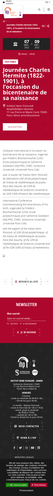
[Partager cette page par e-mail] (43, 26)
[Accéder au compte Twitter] (20, 448)
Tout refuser (39, 485)
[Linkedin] (39, 448)
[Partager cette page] (48, 26)
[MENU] (48, 9)
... (9, 21)
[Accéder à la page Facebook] (14, 448)
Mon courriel (13, 313)
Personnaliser (26, 490)
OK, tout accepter (18, 485)
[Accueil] (4, 21)
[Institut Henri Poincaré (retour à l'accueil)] (12, 12)
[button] (39, 9)
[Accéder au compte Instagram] (26, 448)
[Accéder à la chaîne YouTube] (33, 448)
